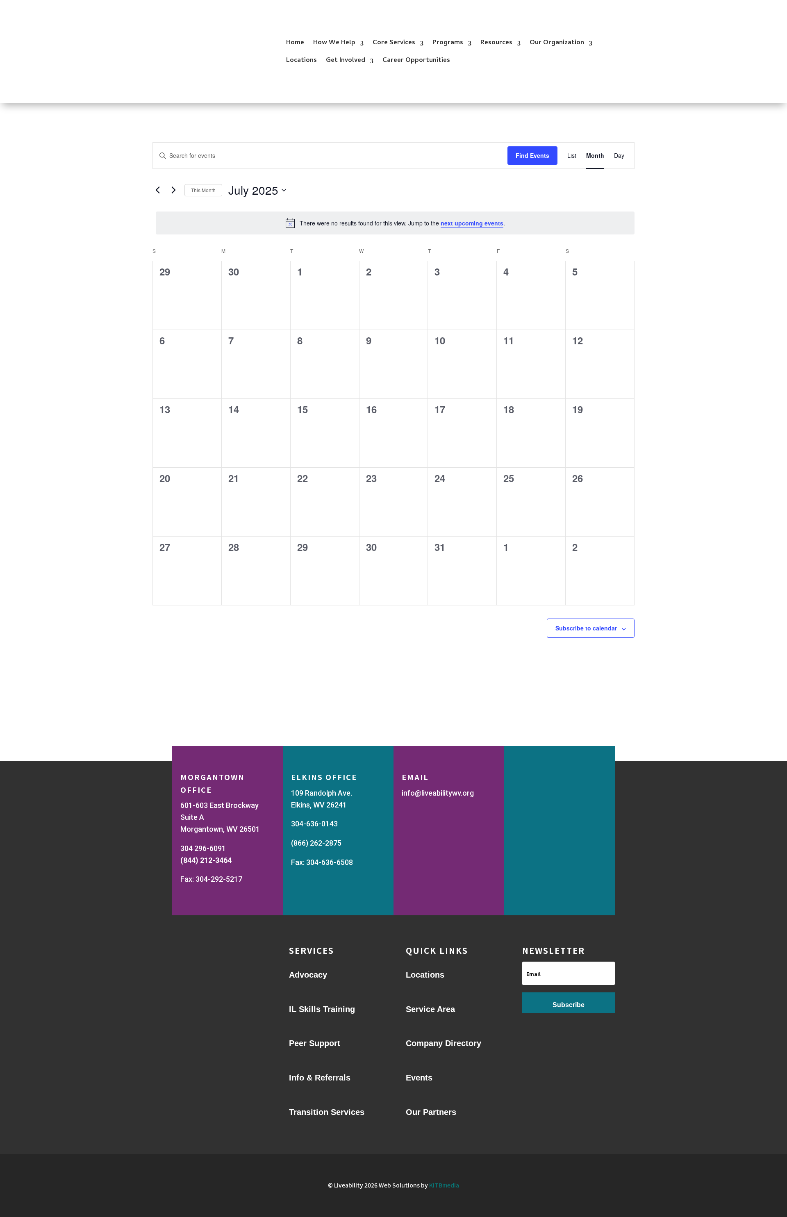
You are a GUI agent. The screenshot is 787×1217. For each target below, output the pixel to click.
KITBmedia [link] (444, 1185)
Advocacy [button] (308, 974)
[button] (568, 1002)
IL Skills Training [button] (322, 1009)
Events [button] (419, 1077)
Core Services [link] (394, 43)
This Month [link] (203, 190)
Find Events (532, 155)
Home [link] (295, 43)
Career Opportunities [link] (416, 60)
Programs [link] (447, 43)
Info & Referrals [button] (319, 1077)
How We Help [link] (334, 43)
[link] (571, 155)
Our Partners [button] (431, 1112)
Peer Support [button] (314, 1043)
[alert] (395, 223)
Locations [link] (301, 60)
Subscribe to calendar (586, 628)
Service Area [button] (430, 1009)
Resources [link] (496, 43)
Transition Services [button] (326, 1112)
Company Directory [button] (443, 1043)
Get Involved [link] (345, 60)
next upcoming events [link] (472, 223)
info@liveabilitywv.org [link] (438, 793)
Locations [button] (425, 974)
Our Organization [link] (557, 43)
